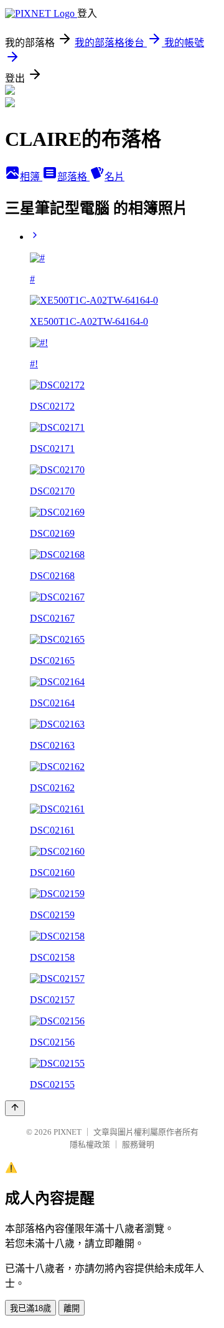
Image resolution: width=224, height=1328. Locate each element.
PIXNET (68, 1132)
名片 (114, 176)
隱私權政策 (90, 1144)
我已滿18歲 (30, 1308)
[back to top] (15, 1108)
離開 (71, 1308)
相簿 (31, 176)
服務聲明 (138, 1144)
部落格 (73, 176)
